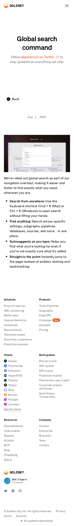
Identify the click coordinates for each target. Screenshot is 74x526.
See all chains (12, 409)
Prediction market (50, 375)
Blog (7, 450)
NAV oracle (46, 370)
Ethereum (14, 370)
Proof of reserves (14, 306)
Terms (8, 516)
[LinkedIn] (13, 491)
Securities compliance (18, 339)
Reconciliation (13, 330)
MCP (7, 445)
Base (11, 390)
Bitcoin (12, 395)
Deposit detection (15, 320)
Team (42, 440)
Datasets (44, 325)
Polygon (13, 399)
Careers (44, 445)
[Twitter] (6, 491)
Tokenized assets (14, 334)
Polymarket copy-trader (54, 380)
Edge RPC (45, 315)
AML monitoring (14, 310)
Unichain (13, 404)
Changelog (10, 455)
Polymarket (15, 366)
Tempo (12, 385)
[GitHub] (20, 491)
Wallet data (11, 315)
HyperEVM (15, 375)
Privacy (61, 511)
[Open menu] (67, 6)
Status (8, 459)
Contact (44, 426)
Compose (49, 320)
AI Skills (9, 440)
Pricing (43, 330)
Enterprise (45, 430)
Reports (9, 435)
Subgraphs (46, 310)
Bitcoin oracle (48, 361)
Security (21, 516)
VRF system (46, 366)
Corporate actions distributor (50, 387)
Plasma (12, 380)
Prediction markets (16, 344)
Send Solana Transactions (47, 395)
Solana (12, 361)
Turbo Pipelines (49, 306)
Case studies (12, 431)
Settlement (11, 325)
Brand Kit (45, 435)
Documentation (13, 426)
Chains (8, 355)
